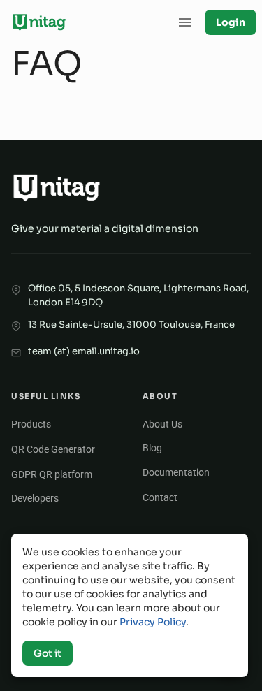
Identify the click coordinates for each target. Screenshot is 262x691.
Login (230, 22)
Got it (47, 653)
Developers (35, 498)
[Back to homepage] (39, 22)
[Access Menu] (185, 22)
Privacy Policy (152, 622)
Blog (152, 447)
